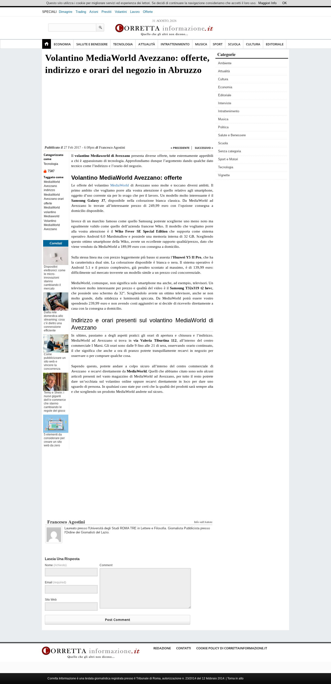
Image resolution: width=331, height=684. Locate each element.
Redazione (162, 648)
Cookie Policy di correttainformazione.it (231, 648)
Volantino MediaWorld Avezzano (52, 225)
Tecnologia (123, 44)
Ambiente (224, 63)
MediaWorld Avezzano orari (54, 197)
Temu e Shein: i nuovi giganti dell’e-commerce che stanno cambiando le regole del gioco (55, 401)
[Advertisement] (128, 111)
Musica (201, 44)
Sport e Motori (228, 159)
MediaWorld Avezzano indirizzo (52, 186)
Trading (81, 12)
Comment (106, 565)
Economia (62, 44)
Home (46, 44)
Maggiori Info (267, 3)
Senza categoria (229, 151)
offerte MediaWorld (52, 205)
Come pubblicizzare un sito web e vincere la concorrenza (55, 361)
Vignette (224, 175)
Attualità (146, 44)
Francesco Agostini (112, 147)
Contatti (183, 648)
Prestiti (106, 12)
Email (55, 582)
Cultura (253, 44)
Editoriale (275, 44)
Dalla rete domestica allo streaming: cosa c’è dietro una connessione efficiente (54, 321)
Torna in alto (235, 678)
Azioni (93, 12)
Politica (223, 127)
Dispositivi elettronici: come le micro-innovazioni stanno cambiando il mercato (54, 277)
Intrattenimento (175, 44)
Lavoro (135, 12)
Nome (56, 565)
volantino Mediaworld (51, 214)
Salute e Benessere (92, 44)
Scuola (234, 44)
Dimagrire (65, 12)
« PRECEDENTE (180, 148)
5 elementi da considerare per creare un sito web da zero (54, 440)
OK (284, 3)
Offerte (148, 12)
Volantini (121, 12)
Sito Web (51, 599)
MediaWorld (119, 185)
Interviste (224, 103)
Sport (217, 44)
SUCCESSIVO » (204, 148)
